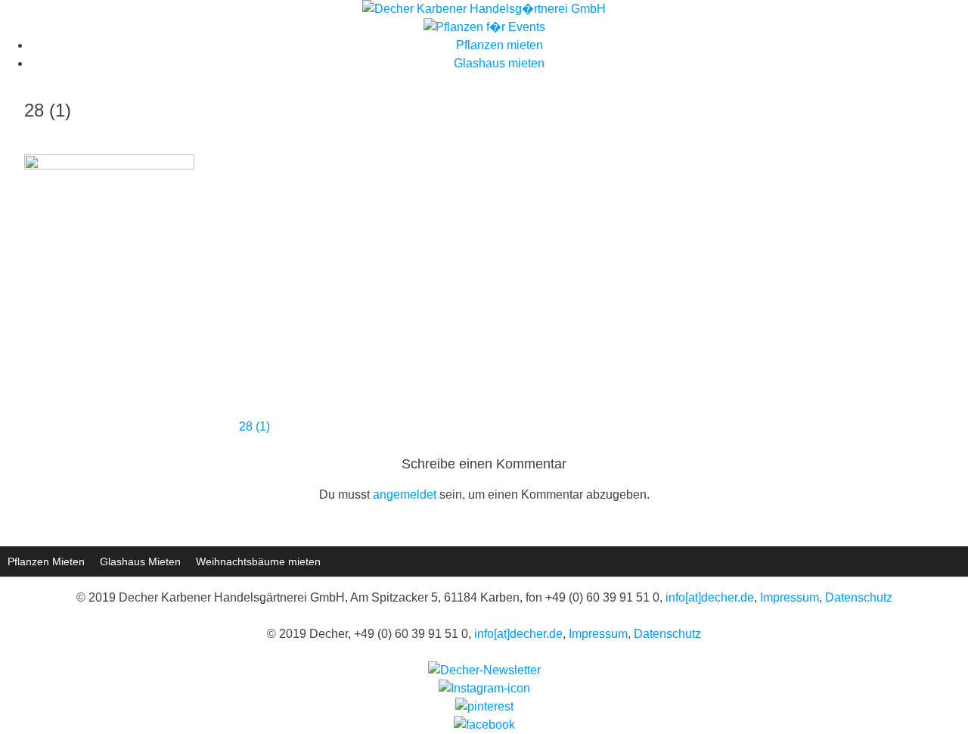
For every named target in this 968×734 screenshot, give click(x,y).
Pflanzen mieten (499, 45)
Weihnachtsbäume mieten (258, 561)
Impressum (789, 597)
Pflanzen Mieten (46, 561)
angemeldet (404, 494)
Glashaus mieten (499, 63)
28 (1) (254, 426)
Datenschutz (858, 597)
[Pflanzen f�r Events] (484, 26)
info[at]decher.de (710, 597)
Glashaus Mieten (140, 561)
